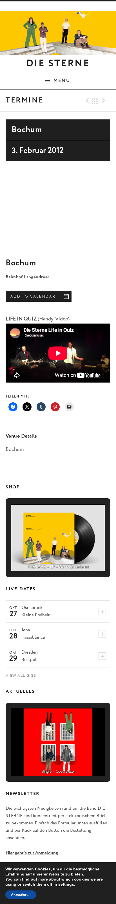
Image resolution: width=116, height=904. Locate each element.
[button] (45, 555)
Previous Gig (86, 100)
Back (95, 100)
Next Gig (104, 100)
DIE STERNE (58, 63)
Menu (62, 80)
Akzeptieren (20, 895)
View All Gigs (21, 675)
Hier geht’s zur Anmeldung (32, 853)
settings (66, 884)
